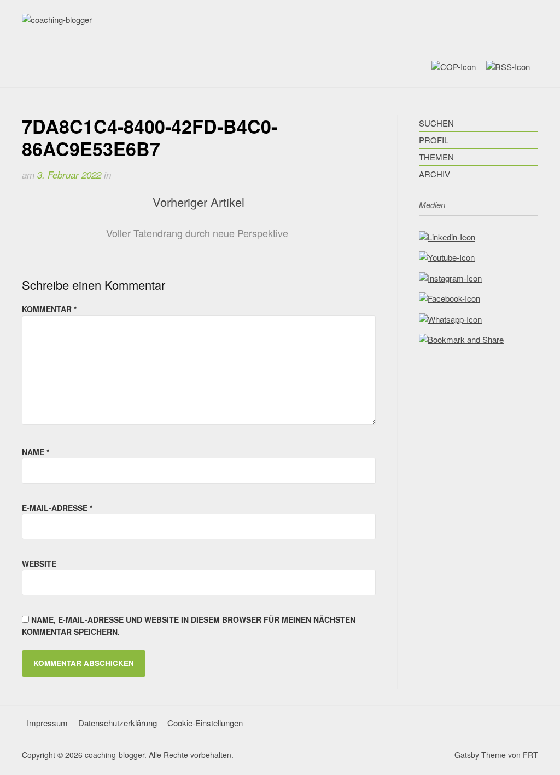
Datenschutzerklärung (117, 722)
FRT (530, 754)
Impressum (47, 722)
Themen (436, 157)
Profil (433, 140)
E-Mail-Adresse (57, 507)
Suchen (436, 123)
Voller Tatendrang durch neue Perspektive (197, 233)
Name (35, 451)
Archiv (434, 174)
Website (39, 563)
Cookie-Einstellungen (205, 722)
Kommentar (49, 308)
